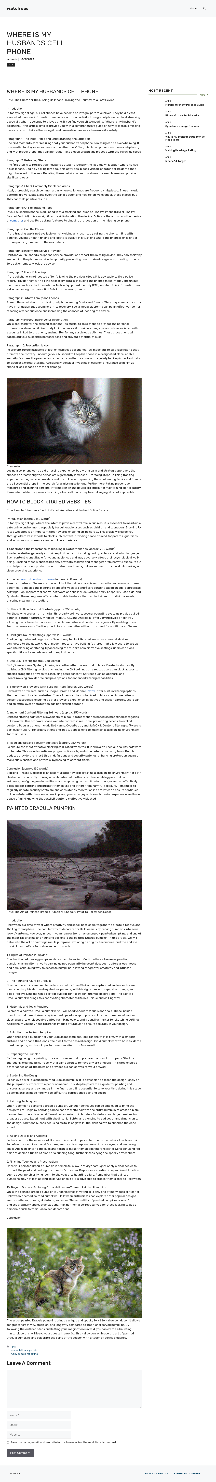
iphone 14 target (175, 161)
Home (193, 8)
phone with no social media (182, 115)
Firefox (90, 691)
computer (16, 220)
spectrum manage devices (182, 126)
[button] (204, 8)
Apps (11, 64)
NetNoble (12, 59)
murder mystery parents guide (184, 104)
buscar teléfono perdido (24, 1350)
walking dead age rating (180, 150)
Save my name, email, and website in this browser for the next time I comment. (63, 1442)
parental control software (37, 579)
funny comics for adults (24, 1353)
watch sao (18, 8)
